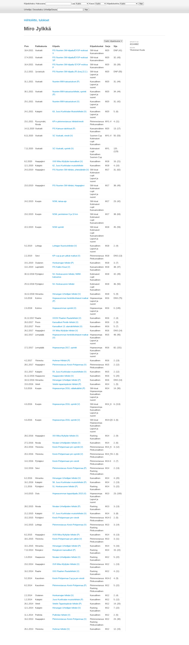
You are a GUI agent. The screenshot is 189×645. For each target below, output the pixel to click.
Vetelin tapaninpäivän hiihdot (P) (66, 384)
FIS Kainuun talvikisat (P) (63, 128)
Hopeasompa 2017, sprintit (64, 347)
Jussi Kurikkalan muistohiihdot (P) (67, 599)
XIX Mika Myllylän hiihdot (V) (65, 436)
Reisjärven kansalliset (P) (64, 550)
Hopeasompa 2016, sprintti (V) (66, 404)
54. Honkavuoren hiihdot (63, 284)
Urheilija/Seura (50, 9)
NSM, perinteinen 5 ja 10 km (65, 214)
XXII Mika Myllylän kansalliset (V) (67, 161)
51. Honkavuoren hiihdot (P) (65, 486)
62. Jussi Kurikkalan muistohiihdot (67, 165)
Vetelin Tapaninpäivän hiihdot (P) (66, 603)
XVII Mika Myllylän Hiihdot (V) (65, 564)
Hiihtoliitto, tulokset (36, 20)
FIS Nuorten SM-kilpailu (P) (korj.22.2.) (69, 71)
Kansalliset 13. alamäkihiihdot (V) (67, 326)
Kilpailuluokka (113, 3)
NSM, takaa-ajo (59, 201)
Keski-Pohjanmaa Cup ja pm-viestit (68, 578)
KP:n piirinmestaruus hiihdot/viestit (67, 121)
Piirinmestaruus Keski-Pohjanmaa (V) (69, 364)
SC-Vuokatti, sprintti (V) (63, 148)
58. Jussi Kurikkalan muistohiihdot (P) (69, 482)
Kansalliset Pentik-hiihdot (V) (65, 322)
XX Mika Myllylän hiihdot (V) (65, 330)
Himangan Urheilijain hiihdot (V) (66, 294)
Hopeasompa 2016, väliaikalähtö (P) (68, 388)
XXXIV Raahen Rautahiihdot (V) (66, 318)
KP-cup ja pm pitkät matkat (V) (66, 256)
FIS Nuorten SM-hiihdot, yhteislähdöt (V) (70, 169)
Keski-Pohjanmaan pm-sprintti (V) (67, 447)
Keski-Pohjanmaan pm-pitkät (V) (67, 539)
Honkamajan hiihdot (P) (63, 263)
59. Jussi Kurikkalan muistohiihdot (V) (69, 372)
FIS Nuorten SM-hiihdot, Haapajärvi (68, 185)
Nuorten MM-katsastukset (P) (65, 81)
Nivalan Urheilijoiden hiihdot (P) (66, 506)
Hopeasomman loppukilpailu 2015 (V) (69, 493)
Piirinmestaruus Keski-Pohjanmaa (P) (69, 468)
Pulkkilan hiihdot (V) (61, 615)
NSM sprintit (58, 227)
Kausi (91, 3)
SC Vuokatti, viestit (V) (62, 135)
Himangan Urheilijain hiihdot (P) (66, 380)
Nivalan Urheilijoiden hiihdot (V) (66, 443)
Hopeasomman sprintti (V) (64, 308)
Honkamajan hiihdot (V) (63, 595)
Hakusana (40, 3)
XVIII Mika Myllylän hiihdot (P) (66, 534)
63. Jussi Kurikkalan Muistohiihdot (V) (69, 111)
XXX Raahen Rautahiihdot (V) (65, 571)
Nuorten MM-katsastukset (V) (65, 101)
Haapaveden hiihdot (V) (63, 376)
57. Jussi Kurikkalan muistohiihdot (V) (69, 513)
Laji (73, 3)
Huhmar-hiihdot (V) (61, 629)
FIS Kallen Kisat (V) (61, 267)
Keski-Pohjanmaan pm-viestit (65, 461)
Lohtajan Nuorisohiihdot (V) (64, 246)
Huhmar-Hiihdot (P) (61, 360)
